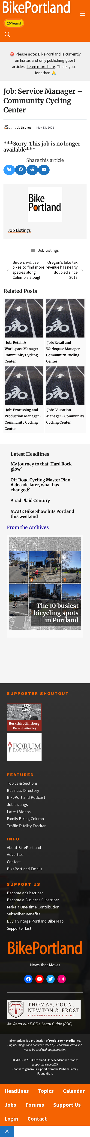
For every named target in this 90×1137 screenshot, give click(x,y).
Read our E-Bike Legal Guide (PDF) (42, 1023)
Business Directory (23, 790)
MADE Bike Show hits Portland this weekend (42, 514)
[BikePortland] (36, 8)
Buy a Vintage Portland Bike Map (35, 921)
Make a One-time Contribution (33, 907)
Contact (14, 861)
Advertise (15, 854)
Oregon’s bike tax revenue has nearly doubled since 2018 (62, 270)
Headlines (17, 1090)
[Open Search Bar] (7, 35)
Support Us (67, 1104)
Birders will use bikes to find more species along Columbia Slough (28, 270)
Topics (46, 1090)
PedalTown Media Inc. (65, 1041)
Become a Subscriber (25, 892)
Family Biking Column (25, 818)
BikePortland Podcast (26, 797)
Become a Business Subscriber (33, 899)
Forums (34, 1104)
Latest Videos (19, 811)
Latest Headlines (30, 454)
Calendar (74, 1090)
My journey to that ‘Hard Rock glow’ (41, 466)
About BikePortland (24, 847)
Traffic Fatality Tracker (26, 825)
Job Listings (23, 127)
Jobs (10, 1104)
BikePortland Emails (24, 868)
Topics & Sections (22, 783)
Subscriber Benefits (23, 914)
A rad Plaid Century (30, 500)
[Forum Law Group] (24, 759)
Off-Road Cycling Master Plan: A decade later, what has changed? (41, 485)
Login (11, 1118)
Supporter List (19, 928)
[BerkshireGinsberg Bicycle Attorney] (24, 729)
